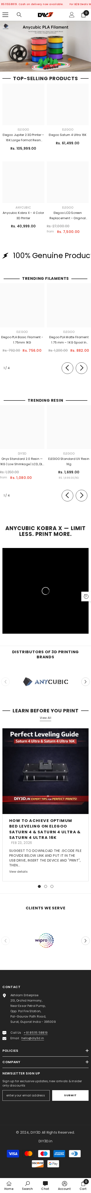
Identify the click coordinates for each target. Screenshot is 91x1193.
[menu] (5, 15)
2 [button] (48, 65)
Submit (70, 1095)
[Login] (71, 14)
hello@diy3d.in (32, 1038)
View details (18, 872)
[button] (85, 681)
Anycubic (23, 207)
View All (45, 718)
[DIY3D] (45, 682)
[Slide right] (81, 368)
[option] (45, 46)
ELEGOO (23, 129)
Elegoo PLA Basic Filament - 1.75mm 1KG (22, 339)
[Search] (19, 15)
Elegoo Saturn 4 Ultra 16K (67, 135)
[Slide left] (67, 368)
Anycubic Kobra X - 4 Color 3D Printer (23, 215)
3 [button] (51, 886)
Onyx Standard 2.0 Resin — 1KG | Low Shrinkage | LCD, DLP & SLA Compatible (22, 462)
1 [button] (43, 65)
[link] (45, 941)
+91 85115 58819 (36, 1033)
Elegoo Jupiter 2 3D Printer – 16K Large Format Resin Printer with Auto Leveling (23, 138)
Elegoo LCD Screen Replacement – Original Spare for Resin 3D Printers (67, 216)
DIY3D (22, 453)
